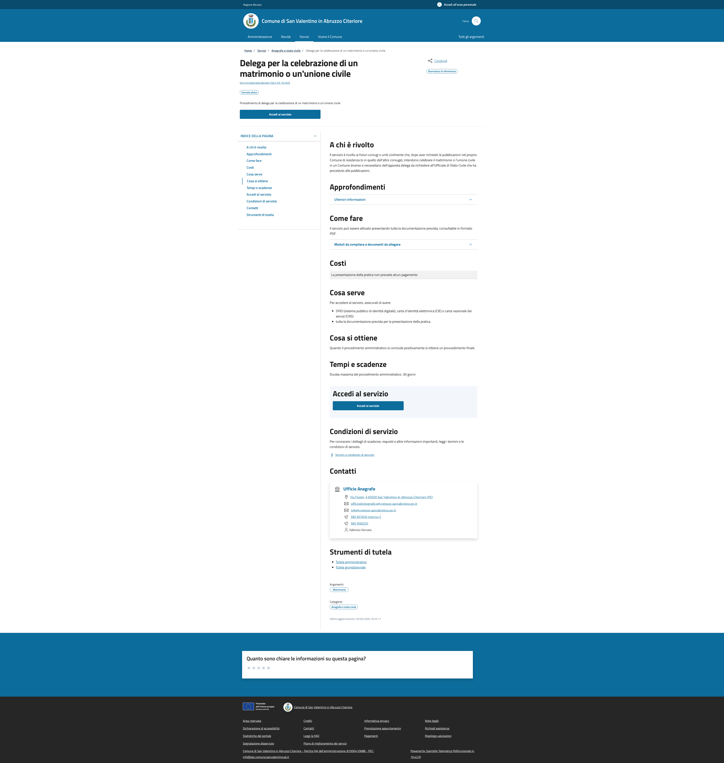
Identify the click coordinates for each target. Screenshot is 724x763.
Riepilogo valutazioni (438, 736)
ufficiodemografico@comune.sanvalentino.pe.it (384, 504)
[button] (457, 4)
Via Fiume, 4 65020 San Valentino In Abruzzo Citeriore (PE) (391, 497)
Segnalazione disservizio (258, 743)
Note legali (432, 720)
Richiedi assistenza (437, 728)
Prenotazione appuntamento (382, 728)
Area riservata (252, 720)
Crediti (308, 720)
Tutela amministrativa (351, 562)
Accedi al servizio (280, 114)
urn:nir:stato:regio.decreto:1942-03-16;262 (265, 83)
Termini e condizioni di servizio (354, 455)
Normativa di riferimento (442, 70)
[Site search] (476, 20)
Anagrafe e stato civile (286, 50)
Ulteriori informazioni (349, 199)
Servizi (261, 50)
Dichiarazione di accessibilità (261, 728)
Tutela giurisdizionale (351, 567)
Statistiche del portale (257, 736)
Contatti (309, 728)
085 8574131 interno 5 (366, 517)
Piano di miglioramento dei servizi (325, 743)
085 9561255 (359, 523)
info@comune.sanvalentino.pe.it (373, 510)
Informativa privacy (376, 720)
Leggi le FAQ (311, 736)
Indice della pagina (257, 135)
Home (248, 50)
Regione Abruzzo (252, 5)
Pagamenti (371, 736)
